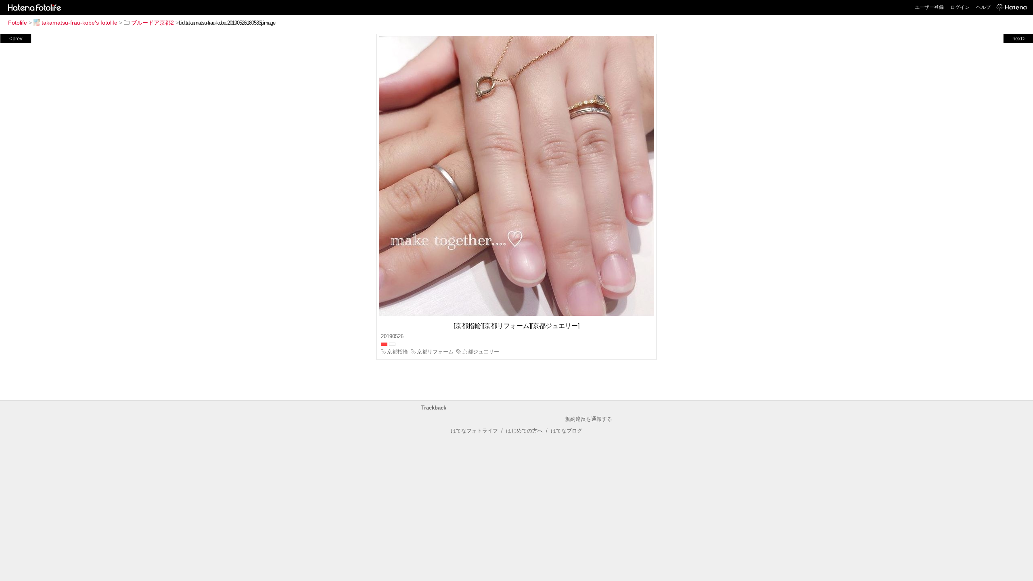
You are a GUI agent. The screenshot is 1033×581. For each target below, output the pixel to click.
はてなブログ (566, 431)
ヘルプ (983, 7)
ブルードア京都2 (152, 22)
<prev (16, 39)
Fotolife (17, 22)
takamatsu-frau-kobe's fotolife (79, 22)
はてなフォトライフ (474, 431)
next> (1019, 39)
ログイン (960, 7)
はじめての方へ (524, 431)
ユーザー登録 (929, 7)
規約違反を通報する (588, 419)
